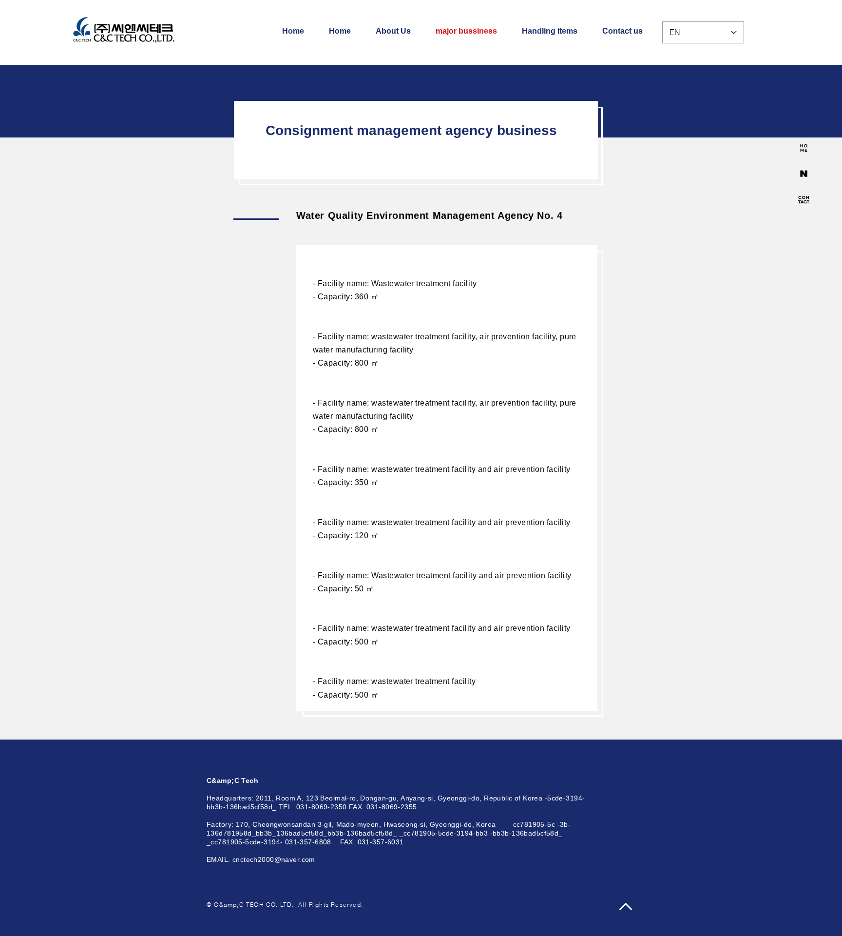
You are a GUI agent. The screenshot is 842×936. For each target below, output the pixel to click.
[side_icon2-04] (803, 173)
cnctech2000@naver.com (273, 859)
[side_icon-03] (803, 199)
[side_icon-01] (803, 148)
